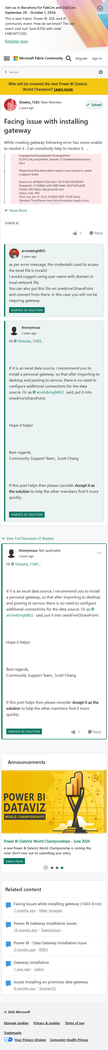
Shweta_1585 (29, 102)
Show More (18, 210)
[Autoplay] (46, 867)
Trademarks (13, 1032)
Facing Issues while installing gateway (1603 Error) (58, 903)
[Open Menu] (100, 72)
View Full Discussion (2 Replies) (30, 538)
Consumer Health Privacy (69, 1039)
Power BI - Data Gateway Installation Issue (50, 942)
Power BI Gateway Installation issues (45, 923)
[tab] (51, 867)
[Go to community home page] (38, 58)
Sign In (97, 58)
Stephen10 (47, 988)
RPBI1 (43, 949)
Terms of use (74, 1023)
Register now (16, 41)
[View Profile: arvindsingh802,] (14, 254)
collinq (39, 969)
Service (13, 72)
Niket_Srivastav (50, 910)
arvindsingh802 (33, 250)
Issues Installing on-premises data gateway (51, 981)
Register (82, 58)
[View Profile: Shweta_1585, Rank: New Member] (10, 105)
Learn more (63, 89)
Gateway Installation (31, 962)
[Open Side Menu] (6, 58)
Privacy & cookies (47, 1023)
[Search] (69, 58)
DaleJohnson (51, 929)
